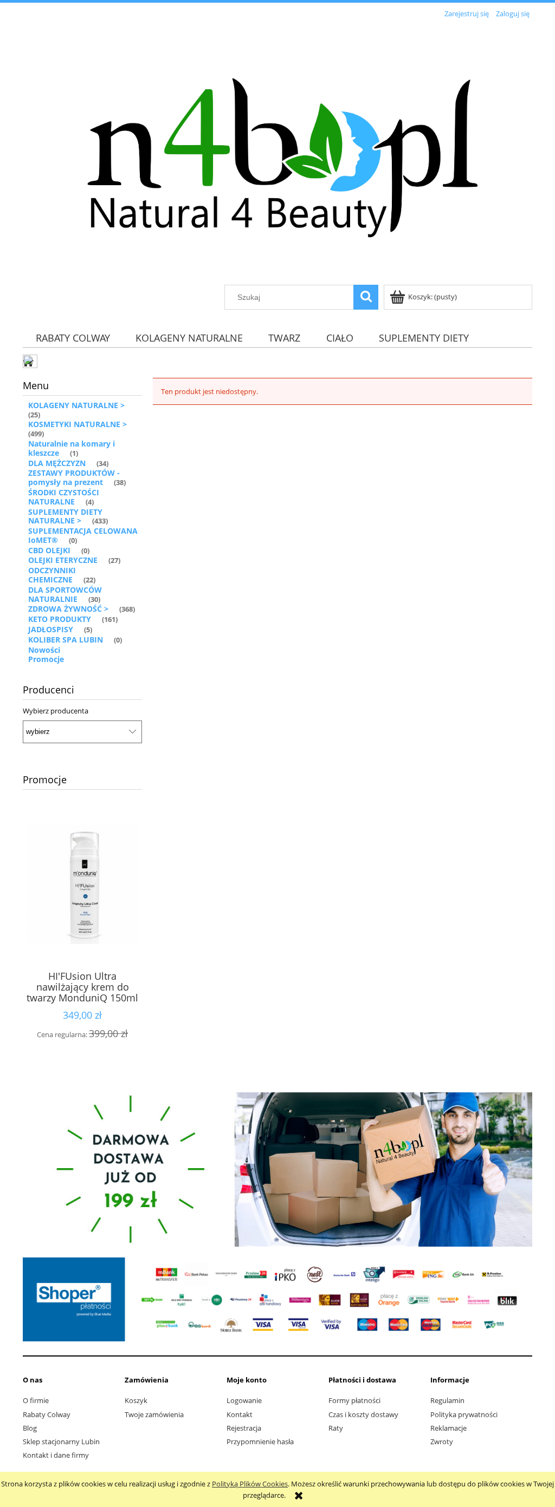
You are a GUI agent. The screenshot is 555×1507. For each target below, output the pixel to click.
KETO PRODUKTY (59, 619)
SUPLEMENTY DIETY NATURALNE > (65, 516)
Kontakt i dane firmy (56, 1455)
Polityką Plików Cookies (250, 1484)
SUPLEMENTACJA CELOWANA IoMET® (83, 535)
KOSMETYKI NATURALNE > (77, 424)
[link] (277, 1169)
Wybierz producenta (55, 711)
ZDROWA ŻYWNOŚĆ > (68, 609)
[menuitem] (72, 338)
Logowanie (244, 1400)
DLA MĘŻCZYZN (57, 463)
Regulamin (447, 1400)
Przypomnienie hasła (260, 1441)
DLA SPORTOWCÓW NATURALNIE (65, 594)
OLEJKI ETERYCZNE (63, 560)
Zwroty (441, 1441)
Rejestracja (244, 1428)
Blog (30, 1428)
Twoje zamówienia (154, 1414)
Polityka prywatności (464, 1414)
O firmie (36, 1400)
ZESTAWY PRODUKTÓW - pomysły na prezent (74, 477)
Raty (335, 1428)
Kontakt (240, 1414)
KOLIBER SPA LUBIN (65, 639)
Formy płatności (354, 1400)
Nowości (44, 650)
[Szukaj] (365, 297)
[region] (277, 1169)
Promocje (46, 659)
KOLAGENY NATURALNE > (76, 405)
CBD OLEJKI (49, 550)
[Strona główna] (277, 152)
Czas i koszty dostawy (363, 1414)
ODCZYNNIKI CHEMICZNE (52, 575)
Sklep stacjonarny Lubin (61, 1441)
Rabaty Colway (46, 1414)
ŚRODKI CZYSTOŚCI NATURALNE (63, 497)
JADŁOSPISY (50, 629)
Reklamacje (448, 1428)
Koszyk (136, 1400)
